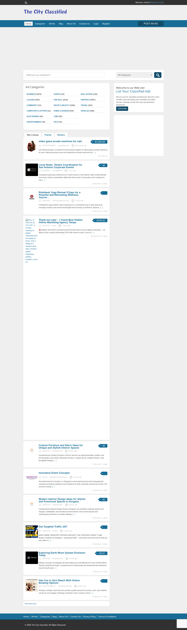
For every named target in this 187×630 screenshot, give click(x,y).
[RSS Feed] (26, 2)
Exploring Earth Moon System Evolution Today (62, 554)
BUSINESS (31, 94)
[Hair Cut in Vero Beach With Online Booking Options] (32, 591)
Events (57, 94)
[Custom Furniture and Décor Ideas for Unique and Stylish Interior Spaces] (32, 456)
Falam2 (55, 531)
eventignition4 (57, 170)
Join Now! (122, 109)
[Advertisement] (93, 48)
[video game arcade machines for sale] (32, 152)
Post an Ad (151, 23)
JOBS (56, 116)
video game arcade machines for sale (60, 141)
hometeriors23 (57, 451)
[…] (94, 152)
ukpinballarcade (63, 145)
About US (71, 23)
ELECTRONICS (33, 116)
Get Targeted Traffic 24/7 (53, 526)
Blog (61, 23)
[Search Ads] (157, 75)
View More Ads (30, 604)
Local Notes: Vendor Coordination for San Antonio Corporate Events (60, 166)
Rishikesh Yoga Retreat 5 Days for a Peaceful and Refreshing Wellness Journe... (59, 195)
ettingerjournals (57, 558)
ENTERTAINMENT (34, 122)
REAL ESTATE (87, 94)
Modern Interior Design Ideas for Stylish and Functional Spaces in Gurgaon (62, 500)
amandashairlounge (65, 586)
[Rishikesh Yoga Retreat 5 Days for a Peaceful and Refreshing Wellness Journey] (32, 203)
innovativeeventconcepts (58, 477)
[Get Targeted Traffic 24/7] (32, 537)
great (54, 225)
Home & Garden (61, 111)
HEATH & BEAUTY (61, 105)
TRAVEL (84, 105)
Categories (40, 23)
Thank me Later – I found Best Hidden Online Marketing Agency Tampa (61, 221)
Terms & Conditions (107, 616)
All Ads (52, 23)
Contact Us (84, 23)
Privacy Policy (89, 616)
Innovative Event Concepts (54, 473)
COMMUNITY (32, 105)
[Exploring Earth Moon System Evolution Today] (32, 563)
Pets (56, 122)
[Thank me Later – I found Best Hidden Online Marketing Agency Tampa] (32, 262)
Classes (31, 100)
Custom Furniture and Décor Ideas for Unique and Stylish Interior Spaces (61, 446)
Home (28, 23)
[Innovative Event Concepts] (32, 483)
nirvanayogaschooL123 (60, 200)
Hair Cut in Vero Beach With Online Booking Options (59, 581)
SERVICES (85, 100)
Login (160, 2)
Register (153, 2)
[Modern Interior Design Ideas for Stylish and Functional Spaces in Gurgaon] (32, 510)
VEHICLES (85, 111)
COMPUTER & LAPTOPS (37, 111)
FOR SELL (58, 100)
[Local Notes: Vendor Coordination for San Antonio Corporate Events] (32, 175)
